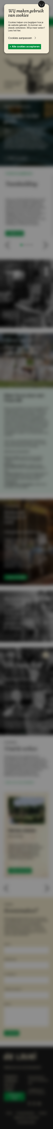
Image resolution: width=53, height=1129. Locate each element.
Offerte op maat (17, 158)
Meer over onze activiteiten (20, 782)
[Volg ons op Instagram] (34, 1104)
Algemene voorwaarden (26, 1117)
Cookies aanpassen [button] (20, 38)
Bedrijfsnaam (10, 959)
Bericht (7, 1004)
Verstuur (13, 1033)
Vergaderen (11, 1076)
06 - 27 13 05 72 (36, 1093)
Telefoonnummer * (13, 989)
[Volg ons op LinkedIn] (39, 1104)
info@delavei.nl (36, 1090)
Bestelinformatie (26, 1122)
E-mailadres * (10, 974)
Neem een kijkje (17, 577)
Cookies (42, 1113)
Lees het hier (14, 30)
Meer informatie (21, 870)
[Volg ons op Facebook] (29, 1104)
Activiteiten (10, 1080)
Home (9, 1113)
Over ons (9, 1085)
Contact (8, 1089)
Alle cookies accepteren (26, 46)
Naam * (7, 944)
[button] (7, 245)
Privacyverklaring (25, 1113)
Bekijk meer (15, 233)
